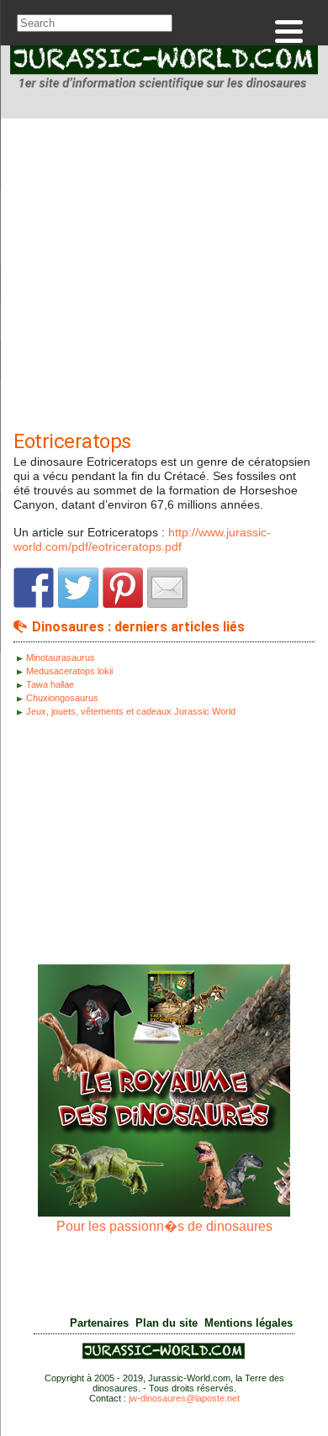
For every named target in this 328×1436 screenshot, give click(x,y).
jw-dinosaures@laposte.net (184, 1398)
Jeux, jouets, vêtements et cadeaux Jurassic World (130, 711)
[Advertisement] (164, 278)
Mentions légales (248, 1323)
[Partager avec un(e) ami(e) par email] (167, 588)
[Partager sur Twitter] (78, 588)
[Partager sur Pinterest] (123, 588)
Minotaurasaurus (60, 657)
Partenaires (99, 1323)
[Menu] (289, 31)
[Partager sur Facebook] (33, 588)
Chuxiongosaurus (62, 698)
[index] (164, 70)
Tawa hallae (50, 684)
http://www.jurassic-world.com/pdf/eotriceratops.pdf (142, 539)
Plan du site (166, 1323)
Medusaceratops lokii (69, 671)
